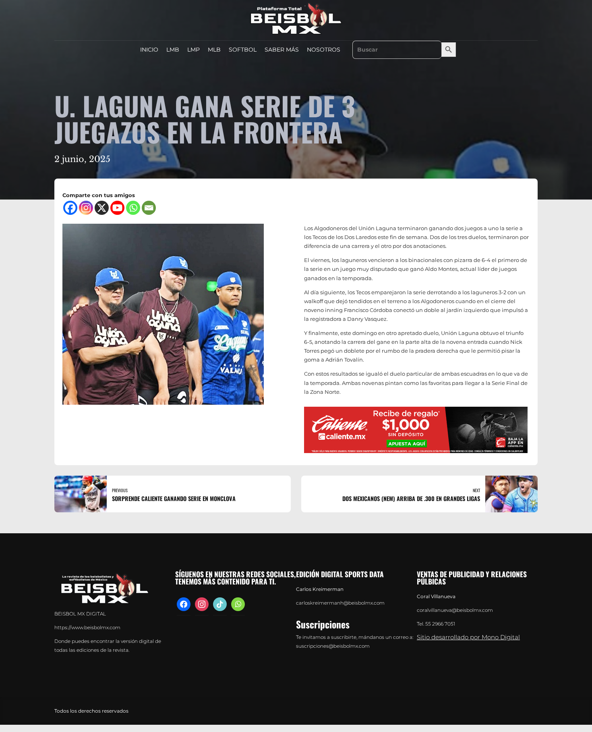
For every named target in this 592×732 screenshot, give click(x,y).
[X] (102, 208)
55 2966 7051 (440, 624)
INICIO (149, 49)
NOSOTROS (323, 49)
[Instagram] (86, 208)
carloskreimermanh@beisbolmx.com (340, 603)
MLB (214, 49)
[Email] (149, 208)
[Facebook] (70, 208)
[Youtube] (117, 208)
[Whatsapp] (133, 208)
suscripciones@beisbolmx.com (333, 646)
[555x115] (416, 430)
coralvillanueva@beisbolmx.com (455, 610)
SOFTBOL (243, 49)
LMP (193, 49)
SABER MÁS (282, 49)
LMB (172, 49)
